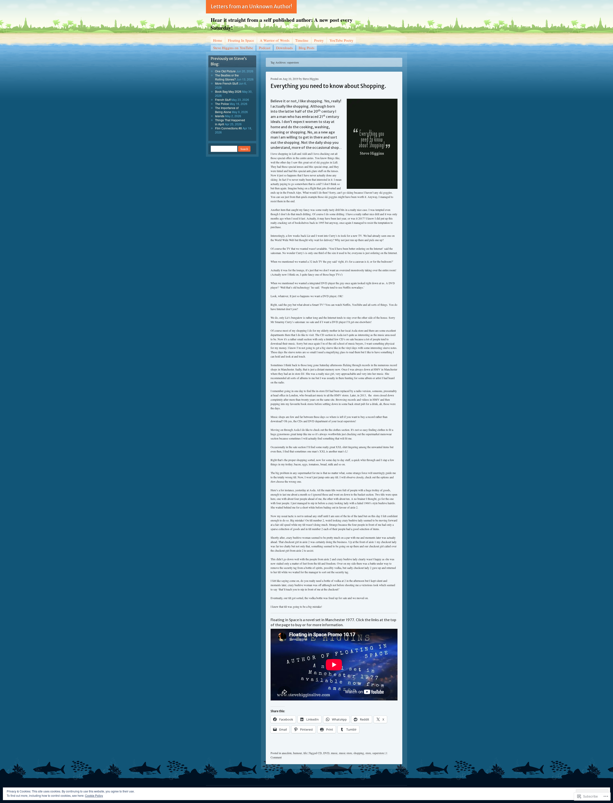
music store (345, 753)
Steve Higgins (311, 79)
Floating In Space (241, 40)
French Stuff (223, 100)
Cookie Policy (94, 795)
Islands (219, 116)
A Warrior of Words (274, 40)
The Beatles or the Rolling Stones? (227, 77)
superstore (378, 753)
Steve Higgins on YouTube (233, 47)
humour (297, 753)
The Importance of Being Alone (226, 110)
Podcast (264, 47)
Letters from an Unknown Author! (251, 6)
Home (217, 40)
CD (320, 753)
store (368, 753)
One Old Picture (225, 71)
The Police (222, 104)
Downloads (284, 47)
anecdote (287, 753)
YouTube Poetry (341, 40)
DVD (326, 753)
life (305, 753)
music (334, 753)
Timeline (301, 40)
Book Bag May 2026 (228, 91)
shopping (358, 753)
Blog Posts (306, 47)
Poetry (319, 40)
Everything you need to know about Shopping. (328, 86)
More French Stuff (226, 83)
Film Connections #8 (228, 128)
